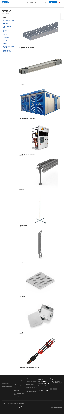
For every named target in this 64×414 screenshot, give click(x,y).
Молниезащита (6, 37)
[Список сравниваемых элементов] (45, 2)
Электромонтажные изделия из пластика (8, 47)
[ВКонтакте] (51, 389)
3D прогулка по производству (7, 386)
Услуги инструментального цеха (31, 387)
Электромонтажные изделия (8, 20)
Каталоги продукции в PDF (43, 383)
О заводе (3, 377)
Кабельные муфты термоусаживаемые (7, 51)
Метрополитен (5, 40)
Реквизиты (40, 388)
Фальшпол (5, 43)
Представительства (42, 381)
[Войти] (43, 2)
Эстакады (5, 34)
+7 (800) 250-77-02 (32, 2)
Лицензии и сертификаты (43, 385)
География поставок (5, 383)
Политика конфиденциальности (56, 407)
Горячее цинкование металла (31, 380)
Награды (3, 381)
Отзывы (3, 384)
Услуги (27, 377)
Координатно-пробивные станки (31, 385)
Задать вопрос (53, 2)
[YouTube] (56, 389)
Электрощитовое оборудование (6, 31)
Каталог (15, 377)
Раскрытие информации (43, 390)
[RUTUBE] (54, 389)
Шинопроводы (5, 23)
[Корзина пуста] (47, 2)
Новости (3, 380)
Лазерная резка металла (30, 384)
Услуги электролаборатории (31, 391)
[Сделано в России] (20, 408)
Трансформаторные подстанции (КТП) (7, 27)
